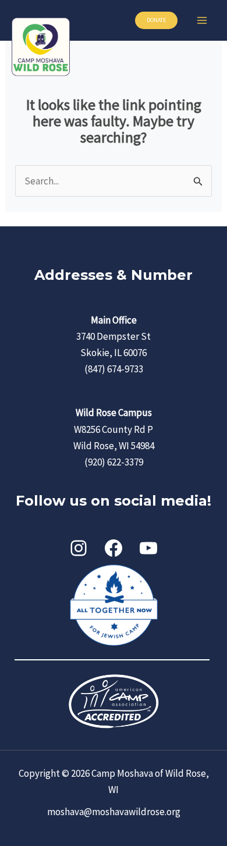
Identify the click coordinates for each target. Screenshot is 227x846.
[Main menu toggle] (202, 20)
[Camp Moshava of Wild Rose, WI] (41, 46)
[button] (156, 20)
